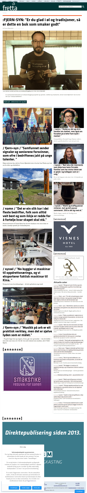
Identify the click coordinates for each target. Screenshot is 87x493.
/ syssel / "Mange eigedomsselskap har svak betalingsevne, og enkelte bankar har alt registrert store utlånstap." (68, 387)
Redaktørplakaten (72, 488)
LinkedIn (77, 485)
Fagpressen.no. (31, 481)
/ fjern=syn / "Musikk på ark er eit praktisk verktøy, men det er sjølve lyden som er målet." (27, 331)
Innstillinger (80, 491)
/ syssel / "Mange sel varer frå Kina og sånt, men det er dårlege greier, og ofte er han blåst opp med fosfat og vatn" (68, 286)
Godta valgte (25, 488)
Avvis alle (37, 488)
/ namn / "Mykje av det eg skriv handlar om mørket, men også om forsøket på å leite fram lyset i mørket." (68, 132)
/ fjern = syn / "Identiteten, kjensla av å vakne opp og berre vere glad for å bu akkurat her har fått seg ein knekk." (69, 307)
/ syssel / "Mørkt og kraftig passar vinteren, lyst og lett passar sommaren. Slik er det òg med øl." (68, 208)
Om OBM (78, 483)
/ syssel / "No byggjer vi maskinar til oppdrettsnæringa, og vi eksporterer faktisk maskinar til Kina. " (26, 274)
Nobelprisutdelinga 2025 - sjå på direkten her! (68, 375)
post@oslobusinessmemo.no (60, 485)
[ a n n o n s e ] (13, 349)
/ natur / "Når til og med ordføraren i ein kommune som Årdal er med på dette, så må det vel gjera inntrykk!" (68, 359)
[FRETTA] (9, 10)
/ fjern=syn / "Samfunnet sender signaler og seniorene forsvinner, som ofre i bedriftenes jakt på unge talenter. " (27, 153)
